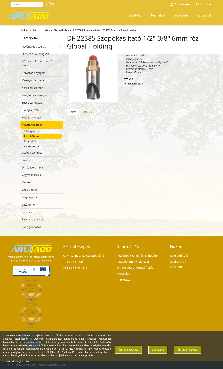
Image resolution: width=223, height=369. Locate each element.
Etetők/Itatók (61, 30)
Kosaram (176, 267)
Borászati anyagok (33, 73)
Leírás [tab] (73, 111)
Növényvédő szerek (34, 46)
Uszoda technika (32, 152)
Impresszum (125, 279)
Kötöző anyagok (32, 117)
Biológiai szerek (31, 110)
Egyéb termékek (32, 102)
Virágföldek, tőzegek (34, 95)
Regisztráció (203, 4)
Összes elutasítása (128, 349)
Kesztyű (26, 160)
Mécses (26, 182)
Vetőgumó (28, 204)
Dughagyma (29, 197)
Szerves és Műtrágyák (35, 54)
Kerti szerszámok (32, 88)
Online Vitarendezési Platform (137, 267)
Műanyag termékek (34, 80)
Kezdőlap (136, 15)
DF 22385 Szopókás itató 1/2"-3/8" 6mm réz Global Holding (105, 30)
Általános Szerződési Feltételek (137, 256)
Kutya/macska (31, 146)
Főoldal (24, 30)
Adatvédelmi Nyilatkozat (16, 361)
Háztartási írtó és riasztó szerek (37, 63)
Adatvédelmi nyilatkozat (133, 262)
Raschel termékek (33, 219)
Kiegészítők (30, 141)
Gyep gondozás (31, 227)
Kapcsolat (204, 15)
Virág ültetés (29, 190)
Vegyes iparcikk (31, 175)
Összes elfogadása (187, 349)
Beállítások (158, 349)
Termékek (158, 15)
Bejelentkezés (179, 256)
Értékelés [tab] (87, 111)
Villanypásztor (31, 131)
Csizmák (27, 212)
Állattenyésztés (41, 30)
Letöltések (181, 15)
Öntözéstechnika (32, 167)
